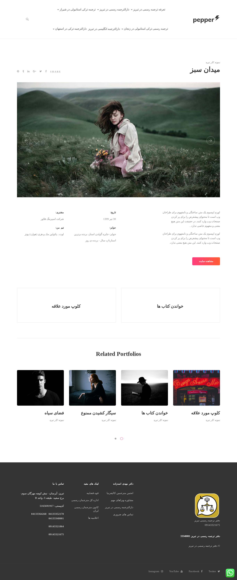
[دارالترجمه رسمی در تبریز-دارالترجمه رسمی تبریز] (206, 19)
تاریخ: (113, 212)
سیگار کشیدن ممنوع (98, 413)
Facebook (194, 571)
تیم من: (60, 227)
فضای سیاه (54, 413)
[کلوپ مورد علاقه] (66, 305)
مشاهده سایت (206, 261)
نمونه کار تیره (213, 62)
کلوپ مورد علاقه (205, 413)
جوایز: (112, 227)
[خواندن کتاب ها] (170, 305)
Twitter (212, 571)
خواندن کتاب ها (155, 413)
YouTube (174, 571)
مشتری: (60, 212)
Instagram (154, 571)
